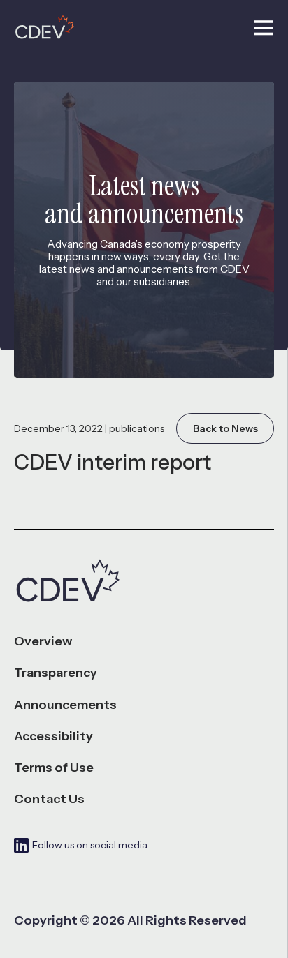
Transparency (55, 673)
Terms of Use (54, 768)
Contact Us (49, 799)
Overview (43, 641)
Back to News (225, 428)
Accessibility (53, 736)
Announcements (65, 705)
